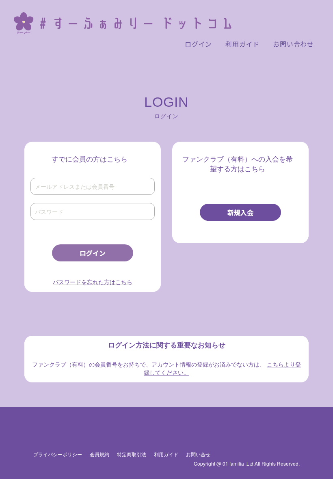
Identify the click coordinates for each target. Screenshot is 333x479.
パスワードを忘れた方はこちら (92, 282)
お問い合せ (198, 454)
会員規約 (99, 454)
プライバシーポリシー (57, 454)
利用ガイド (166, 454)
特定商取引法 (131, 454)
